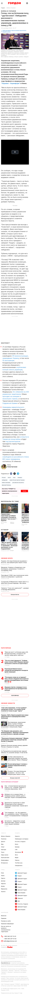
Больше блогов (15, 594)
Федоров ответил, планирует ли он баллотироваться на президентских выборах (16, 688)
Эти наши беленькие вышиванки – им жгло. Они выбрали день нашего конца (14, 561)
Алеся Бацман (21, 892)
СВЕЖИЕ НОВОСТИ (8, 703)
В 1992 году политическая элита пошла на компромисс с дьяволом (14, 576)
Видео (16, 857)
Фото (16, 854)
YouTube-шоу (18, 862)
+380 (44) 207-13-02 (10, 938)
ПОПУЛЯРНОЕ (6, 648)
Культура (3, 849)
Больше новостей (15, 778)
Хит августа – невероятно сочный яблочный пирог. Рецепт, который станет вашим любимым (15, 822)
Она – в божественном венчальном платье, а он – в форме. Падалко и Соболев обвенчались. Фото (15, 787)
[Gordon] (14, 3)
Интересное (4, 862)
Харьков (3, 883)
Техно (2, 852)
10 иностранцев (8, 360)
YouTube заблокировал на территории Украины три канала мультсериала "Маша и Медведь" (18, 758)
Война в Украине (11, 7)
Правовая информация (7, 923)
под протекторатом (13, 441)
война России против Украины (17, 480)
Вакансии (3, 915)
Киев (2, 873)
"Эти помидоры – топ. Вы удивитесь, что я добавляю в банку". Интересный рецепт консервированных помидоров (16, 814)
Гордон (3, 7)
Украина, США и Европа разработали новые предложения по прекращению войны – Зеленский (14, 716)
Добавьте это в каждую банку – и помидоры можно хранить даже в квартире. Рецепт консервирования (16, 796)
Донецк (3, 881)
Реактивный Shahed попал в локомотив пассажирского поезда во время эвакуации (16, 670)
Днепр (3, 886)
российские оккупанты (18, 482)
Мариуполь (4, 889)
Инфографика (5, 860)
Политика (3, 839)
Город (2, 869)
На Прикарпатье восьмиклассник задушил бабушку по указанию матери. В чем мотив (14, 751)
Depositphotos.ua (5, 963)
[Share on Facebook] (11, 473)
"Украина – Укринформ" (10, 83)
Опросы (17, 860)
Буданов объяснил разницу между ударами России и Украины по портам (14, 746)
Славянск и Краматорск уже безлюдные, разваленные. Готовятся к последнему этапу (13, 569)
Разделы (17, 833)
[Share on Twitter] (14, 473)
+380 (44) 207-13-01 (10, 936)
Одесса (3, 878)
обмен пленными (6, 482)
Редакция (3, 918)
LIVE (16, 849)
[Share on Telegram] (18, 473)
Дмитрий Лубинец (6, 485)
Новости (3, 833)
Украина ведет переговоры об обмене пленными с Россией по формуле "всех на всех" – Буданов (9, 517)
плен (14, 477)
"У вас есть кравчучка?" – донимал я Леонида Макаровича (15, 588)
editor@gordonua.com (10, 941)
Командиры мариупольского (13, 407)
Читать (24, 491)
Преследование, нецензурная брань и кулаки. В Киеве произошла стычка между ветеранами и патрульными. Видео (13, 724)
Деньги (3, 841)
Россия (4, 477)
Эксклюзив (18, 852)
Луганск (3, 891)
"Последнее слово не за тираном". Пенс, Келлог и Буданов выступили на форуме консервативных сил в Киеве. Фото (16, 679)
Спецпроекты (18, 865)
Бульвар (5, 530)
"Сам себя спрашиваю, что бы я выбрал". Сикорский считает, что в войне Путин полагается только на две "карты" (14, 709)
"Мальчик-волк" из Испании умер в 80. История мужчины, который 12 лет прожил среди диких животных (16, 653)
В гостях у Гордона (20, 841)
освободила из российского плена (15, 457)
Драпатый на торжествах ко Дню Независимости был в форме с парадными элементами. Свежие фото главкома (16, 805)
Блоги (16, 844)
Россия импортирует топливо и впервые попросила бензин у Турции (17, 765)
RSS (19, 901)
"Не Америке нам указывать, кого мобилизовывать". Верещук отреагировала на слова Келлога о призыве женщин (14, 732)
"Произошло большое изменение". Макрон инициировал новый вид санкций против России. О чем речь (14, 739)
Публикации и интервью (21, 839)
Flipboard (20, 898)
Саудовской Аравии (9, 403)
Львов (2, 875)
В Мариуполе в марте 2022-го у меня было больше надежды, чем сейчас (15, 582)
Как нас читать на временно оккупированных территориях (6, 929)
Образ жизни (4, 854)
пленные (20, 477)
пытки (9, 477)
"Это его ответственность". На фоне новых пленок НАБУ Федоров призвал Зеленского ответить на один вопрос (16, 662)
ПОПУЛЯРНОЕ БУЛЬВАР (9, 782)
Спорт (2, 846)
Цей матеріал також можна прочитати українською (14, 31)
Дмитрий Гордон (22, 873)
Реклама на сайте (6, 921)
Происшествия (5, 857)
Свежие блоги (7, 558)
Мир (2, 844)
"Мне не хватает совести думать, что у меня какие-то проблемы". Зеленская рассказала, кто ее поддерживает (9, 546)
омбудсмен (4, 480)
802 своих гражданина (11, 459)
